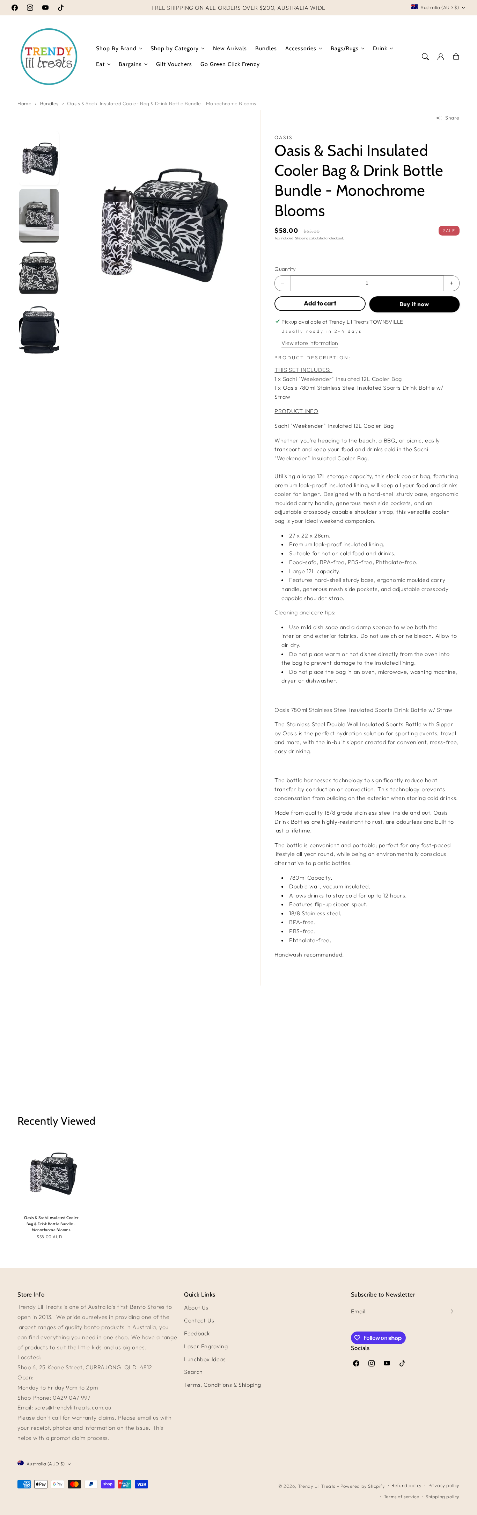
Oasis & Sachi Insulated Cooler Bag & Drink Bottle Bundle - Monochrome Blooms (161, 103)
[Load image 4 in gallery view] (39, 331)
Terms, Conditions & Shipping (222, 1384)
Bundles (49, 103)
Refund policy (406, 1485)
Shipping (301, 238)
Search (193, 1371)
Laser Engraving (206, 1346)
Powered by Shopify (362, 1486)
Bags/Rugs (345, 48)
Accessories (300, 48)
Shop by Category (175, 48)
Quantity (285, 269)
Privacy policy (444, 1485)
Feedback (197, 1333)
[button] (425, 56)
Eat (100, 64)
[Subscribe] (452, 1311)
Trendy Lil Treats (316, 1486)
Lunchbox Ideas (205, 1359)
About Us (196, 1307)
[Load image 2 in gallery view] (39, 216)
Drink (380, 48)
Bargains (130, 64)
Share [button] (452, 118)
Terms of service (401, 1496)
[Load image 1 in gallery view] (39, 158)
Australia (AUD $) (439, 7)
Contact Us (199, 1320)
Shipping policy (443, 1496)
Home (24, 103)
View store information (309, 342)
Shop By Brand (116, 48)
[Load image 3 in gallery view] (39, 273)
